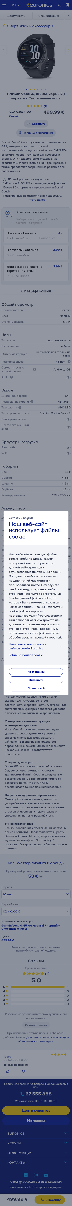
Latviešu (14, 517)
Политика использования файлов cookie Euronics (27, 646)
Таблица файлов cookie (26, 655)
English (28, 517)
